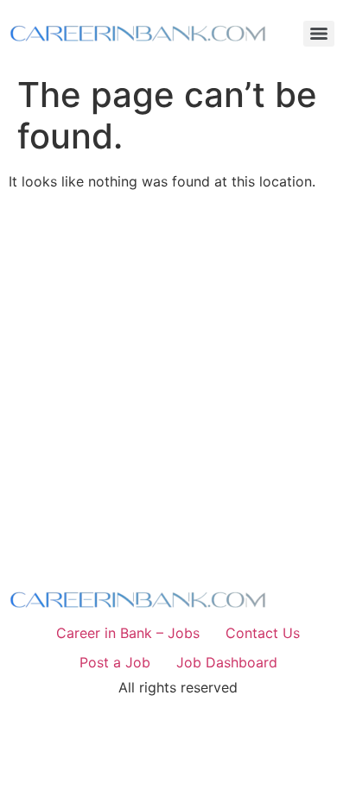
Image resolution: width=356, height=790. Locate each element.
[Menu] (318, 34)
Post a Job (114, 662)
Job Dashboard (226, 662)
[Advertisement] (178, 381)
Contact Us (263, 632)
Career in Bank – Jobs (128, 632)
